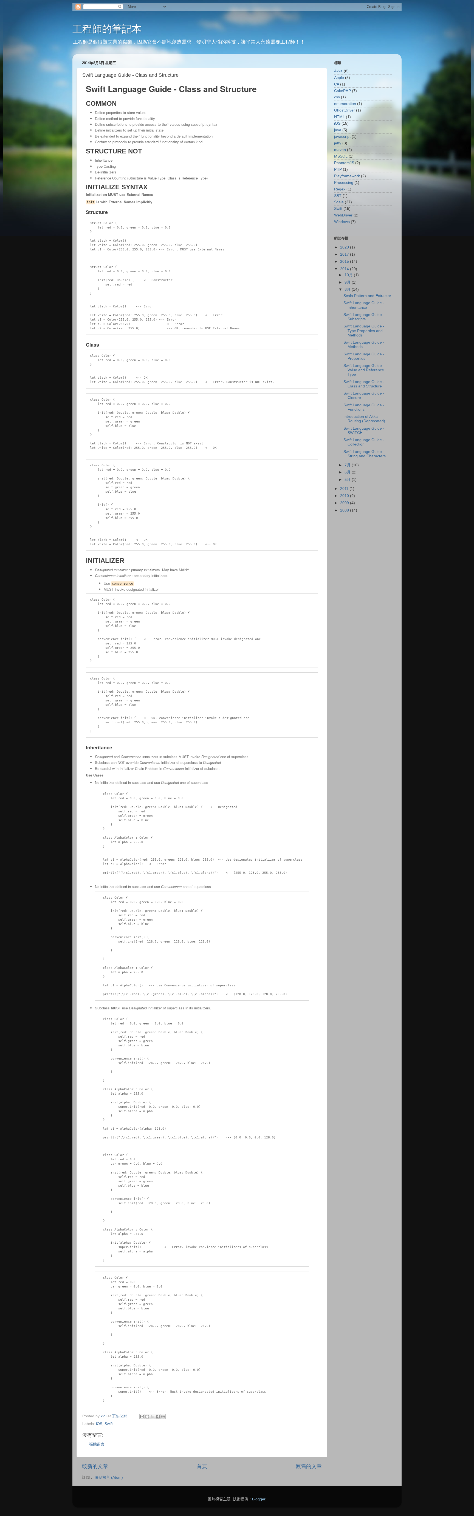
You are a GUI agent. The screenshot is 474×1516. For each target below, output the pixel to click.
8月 (348, 289)
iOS (99, 1424)
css (337, 97)
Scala (339, 202)
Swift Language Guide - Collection (363, 442)
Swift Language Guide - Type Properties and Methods (363, 330)
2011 (344, 489)
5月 (348, 480)
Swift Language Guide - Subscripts (363, 317)
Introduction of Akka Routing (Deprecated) (364, 419)
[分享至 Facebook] (157, 1416)
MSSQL (341, 156)
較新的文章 (95, 1466)
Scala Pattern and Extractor (367, 296)
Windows (342, 222)
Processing (343, 183)
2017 (345, 254)
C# (336, 84)
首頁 (202, 1466)
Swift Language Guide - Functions (363, 407)
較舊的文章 (309, 1466)
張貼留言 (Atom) (109, 1477)
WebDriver (343, 215)
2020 (345, 247)
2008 (345, 510)
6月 (348, 472)
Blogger (258, 1499)
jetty (337, 143)
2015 (345, 261)
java (337, 130)
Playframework (347, 176)
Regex (339, 189)
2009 (345, 503)
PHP (338, 169)
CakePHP (342, 91)
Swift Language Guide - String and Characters (364, 454)
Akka (338, 71)
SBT (338, 196)
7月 (348, 465)
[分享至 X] (152, 1416)
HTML (339, 117)
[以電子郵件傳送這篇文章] (142, 1416)
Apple (339, 78)
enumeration (345, 104)
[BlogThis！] (147, 1416)
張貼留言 (97, 1444)
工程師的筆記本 (107, 29)
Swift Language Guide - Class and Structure (363, 384)
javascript (342, 137)
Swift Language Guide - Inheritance (363, 305)
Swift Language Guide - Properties (363, 356)
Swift (109, 1424)
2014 (345, 269)
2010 (345, 496)
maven (340, 150)
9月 (348, 282)
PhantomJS (344, 163)
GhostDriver (344, 110)
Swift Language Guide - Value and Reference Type (363, 370)
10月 (349, 275)
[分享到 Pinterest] (163, 1416)
